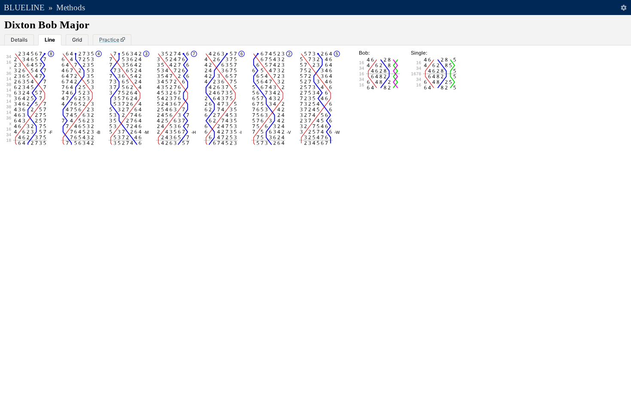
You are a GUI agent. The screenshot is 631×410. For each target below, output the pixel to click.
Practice (109, 39)
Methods (70, 7)
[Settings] (623, 7)
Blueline (24, 7)
